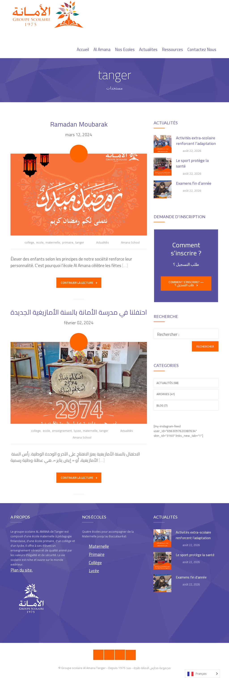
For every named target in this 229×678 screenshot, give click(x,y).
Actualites (148, 49)
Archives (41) (166, 394)
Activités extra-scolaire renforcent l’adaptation (196, 140)
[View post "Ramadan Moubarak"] (79, 194)
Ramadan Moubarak (79, 124)
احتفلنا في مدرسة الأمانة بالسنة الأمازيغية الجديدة (79, 312)
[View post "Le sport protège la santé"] (163, 167)
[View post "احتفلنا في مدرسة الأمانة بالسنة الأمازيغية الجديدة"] (79, 383)
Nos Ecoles (125, 49)
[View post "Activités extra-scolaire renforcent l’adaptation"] (163, 144)
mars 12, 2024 (78, 135)
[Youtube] (120, 655)
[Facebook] (98, 655)
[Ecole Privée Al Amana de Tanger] (50, 14)
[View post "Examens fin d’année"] (163, 189)
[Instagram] (109, 655)
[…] (125, 265)
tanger (79, 242)
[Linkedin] (130, 655)
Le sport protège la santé (192, 163)
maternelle (53, 242)
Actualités (102, 242)
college (29, 242)
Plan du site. (22, 570)
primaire (67, 242)
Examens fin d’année (193, 183)
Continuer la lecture (77, 283)
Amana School (130, 242)
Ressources (172, 49)
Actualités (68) (167, 383)
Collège (95, 563)
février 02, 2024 (78, 323)
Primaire (96, 554)
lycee (77, 431)
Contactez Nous (201, 49)
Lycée (94, 571)
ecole (40, 242)
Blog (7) (162, 405)
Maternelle (99, 546)
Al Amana (101, 49)
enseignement (62, 431)
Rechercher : (168, 334)
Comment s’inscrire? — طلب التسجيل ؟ (186, 283)
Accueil (83, 49)
